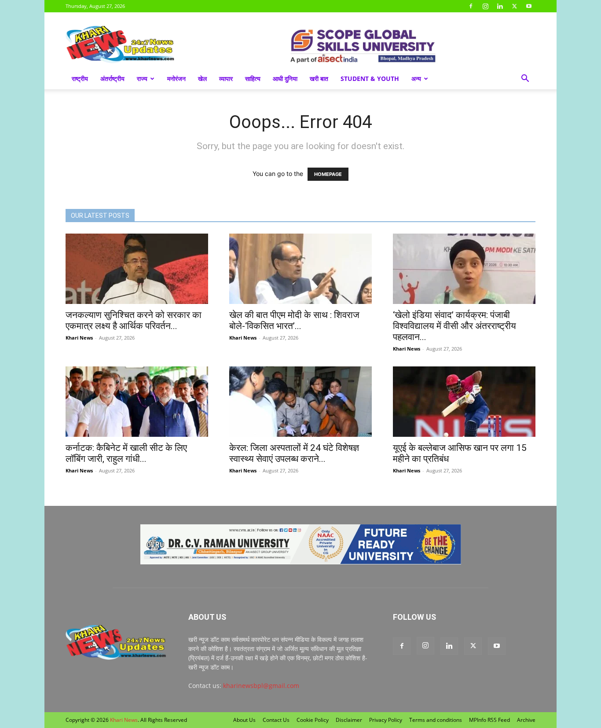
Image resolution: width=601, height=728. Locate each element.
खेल (202, 78)
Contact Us (276, 720)
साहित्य (252, 78)
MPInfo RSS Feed (489, 720)
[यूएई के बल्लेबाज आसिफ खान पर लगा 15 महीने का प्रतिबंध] (464, 401)
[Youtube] (528, 6)
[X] (514, 6)
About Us (244, 720)
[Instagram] (485, 6)
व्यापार (226, 78)
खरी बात (319, 78)
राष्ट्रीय (80, 78)
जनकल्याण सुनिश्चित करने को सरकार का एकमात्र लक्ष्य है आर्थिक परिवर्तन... (134, 320)
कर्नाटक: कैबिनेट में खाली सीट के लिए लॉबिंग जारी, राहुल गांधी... (126, 453)
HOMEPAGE (328, 174)
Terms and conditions (435, 720)
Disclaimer (349, 720)
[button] (524, 79)
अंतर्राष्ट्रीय (112, 78)
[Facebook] (470, 6)
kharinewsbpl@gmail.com (261, 685)
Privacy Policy (385, 720)
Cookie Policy (313, 720)
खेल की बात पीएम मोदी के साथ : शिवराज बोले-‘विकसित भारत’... (294, 320)
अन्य (416, 78)
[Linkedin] (499, 6)
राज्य (142, 78)
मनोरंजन (176, 78)
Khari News (79, 337)
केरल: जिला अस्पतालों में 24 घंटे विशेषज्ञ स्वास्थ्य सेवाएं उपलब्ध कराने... (294, 453)
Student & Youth (370, 78)
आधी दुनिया (285, 78)
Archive (526, 720)
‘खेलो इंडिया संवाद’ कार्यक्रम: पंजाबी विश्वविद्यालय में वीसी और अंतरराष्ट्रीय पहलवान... (454, 326)
